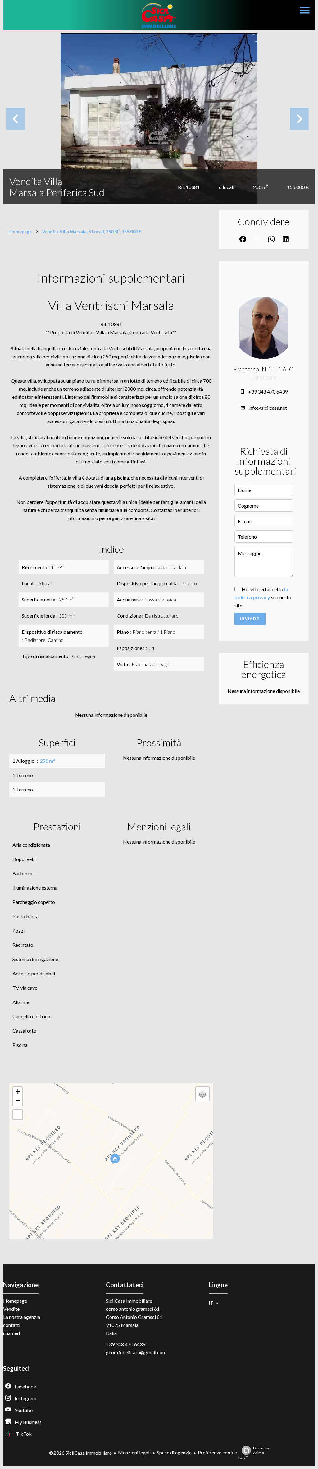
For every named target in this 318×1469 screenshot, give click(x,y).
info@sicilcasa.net (267, 408)
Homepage (20, 231)
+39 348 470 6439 (268, 391)
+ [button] (18, 1091)
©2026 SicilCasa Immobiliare (80, 1453)
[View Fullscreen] (17, 1114)
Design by (253, 1453)
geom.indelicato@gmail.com (136, 1352)
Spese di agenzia (174, 1452)
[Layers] (202, 1094)
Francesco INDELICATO (264, 369)
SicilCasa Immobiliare (129, 1301)
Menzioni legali (134, 1452)
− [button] (18, 1101)
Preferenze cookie (217, 1452)
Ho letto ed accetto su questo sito (262, 597)
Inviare (250, 619)
